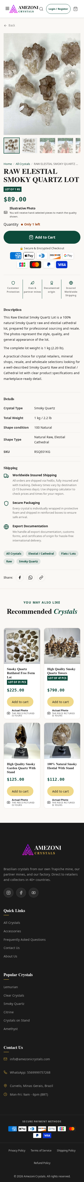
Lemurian (11, 987)
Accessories (12, 931)
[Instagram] (8, 893)
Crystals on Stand (17, 1020)
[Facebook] (21, 893)
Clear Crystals (14, 995)
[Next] (73, 84)
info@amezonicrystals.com (30, 1059)
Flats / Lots (68, 554)
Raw (9, 561)
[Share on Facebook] (20, 578)
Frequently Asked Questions (25, 939)
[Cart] (75, 9)
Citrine (9, 1012)
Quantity (11, 224)
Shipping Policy (66, 1150)
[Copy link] (41, 578)
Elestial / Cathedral (41, 554)
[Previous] (11, 84)
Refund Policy (42, 1163)
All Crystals (23, 164)
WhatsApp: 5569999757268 (30, 1072)
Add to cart (20, 702)
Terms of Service (41, 1150)
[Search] (41, 9)
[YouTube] (34, 893)
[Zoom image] (72, 42)
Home (8, 164)
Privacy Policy (17, 1150)
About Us (10, 956)
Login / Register (58, 8)
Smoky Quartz (28, 561)
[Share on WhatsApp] (30, 578)
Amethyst (11, 1029)
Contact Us (12, 948)
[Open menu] (7, 9)
